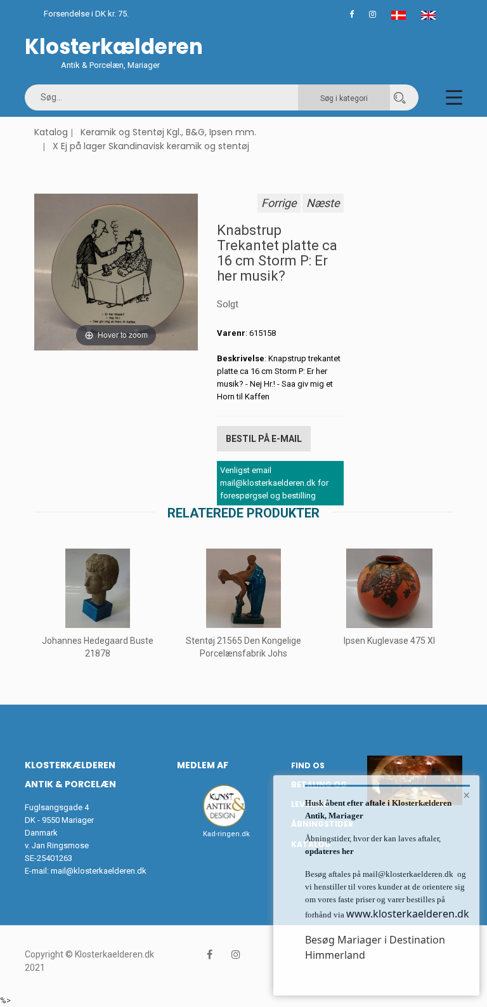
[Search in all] (399, 97)
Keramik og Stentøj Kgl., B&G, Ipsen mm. (168, 132)
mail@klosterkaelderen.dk (98, 871)
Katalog (51, 132)
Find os (308, 765)
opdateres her (329, 851)
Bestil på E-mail (264, 439)
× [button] (466, 795)
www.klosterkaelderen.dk (407, 914)
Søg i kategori (344, 98)
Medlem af (202, 765)
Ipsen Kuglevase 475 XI (389, 641)
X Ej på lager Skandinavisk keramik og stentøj (151, 146)
